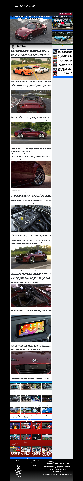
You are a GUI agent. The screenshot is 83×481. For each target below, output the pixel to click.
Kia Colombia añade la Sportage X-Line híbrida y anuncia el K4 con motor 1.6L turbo (15, 404)
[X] (19, 8)
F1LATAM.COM (18, 476)
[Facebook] (17, 8)
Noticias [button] (13, 14)
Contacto (34, 465)
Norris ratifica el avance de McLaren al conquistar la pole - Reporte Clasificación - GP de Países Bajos (15, 431)
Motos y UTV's (18, 474)
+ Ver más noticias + (31, 419)
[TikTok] (25, 8)
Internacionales (18, 472)
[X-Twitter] (55, 472)
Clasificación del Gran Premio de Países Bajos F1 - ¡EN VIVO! (26, 430)
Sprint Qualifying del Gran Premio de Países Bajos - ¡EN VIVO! (25, 441)
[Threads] (26, 8)
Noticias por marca (18, 470)
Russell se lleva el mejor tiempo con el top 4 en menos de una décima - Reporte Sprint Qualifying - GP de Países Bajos (15, 442)
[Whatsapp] (30, 8)
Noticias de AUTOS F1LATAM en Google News (62, 47)
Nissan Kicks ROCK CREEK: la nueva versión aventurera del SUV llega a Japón (26, 392)
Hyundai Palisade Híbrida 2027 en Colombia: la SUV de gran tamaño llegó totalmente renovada (36, 404)
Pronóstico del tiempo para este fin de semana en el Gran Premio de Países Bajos (47, 442)
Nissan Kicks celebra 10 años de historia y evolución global (26, 403)
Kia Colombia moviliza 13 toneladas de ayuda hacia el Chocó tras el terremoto (36, 392)
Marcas (24, 14)
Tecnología (18, 473)
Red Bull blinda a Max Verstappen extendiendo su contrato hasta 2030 (26, 453)
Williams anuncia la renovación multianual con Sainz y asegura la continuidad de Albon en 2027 (36, 454)
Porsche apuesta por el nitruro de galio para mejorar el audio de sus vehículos (15, 392)
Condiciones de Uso (34, 463)
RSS (18, 475)
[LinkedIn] (28, 8)
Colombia (18, 471)
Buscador (18, 469)
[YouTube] (23, 8)
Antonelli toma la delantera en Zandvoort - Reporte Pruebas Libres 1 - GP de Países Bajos (36, 442)
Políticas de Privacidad (34, 464)
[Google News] (32, 8)
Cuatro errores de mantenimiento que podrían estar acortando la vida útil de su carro (15, 416)
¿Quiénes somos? (34, 462)
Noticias (18, 463)
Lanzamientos (19, 14)
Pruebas (28, 14)
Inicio (18, 462)
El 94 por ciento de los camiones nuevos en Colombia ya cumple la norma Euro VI (26, 416)
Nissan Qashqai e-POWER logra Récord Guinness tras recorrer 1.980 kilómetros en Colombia (47, 404)
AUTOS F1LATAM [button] (39, 14)
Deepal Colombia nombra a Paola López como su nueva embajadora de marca (36, 415)
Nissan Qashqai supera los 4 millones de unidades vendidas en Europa (47, 415)
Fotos (31, 14)
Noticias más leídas (63, 49)
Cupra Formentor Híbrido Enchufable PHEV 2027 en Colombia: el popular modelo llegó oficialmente (46, 392)
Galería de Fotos (63, 31)
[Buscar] (33, 8)
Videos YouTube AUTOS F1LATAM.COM (63, 16)
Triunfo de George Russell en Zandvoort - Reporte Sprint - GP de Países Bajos (36, 430)
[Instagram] (21, 8)
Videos (34, 14)
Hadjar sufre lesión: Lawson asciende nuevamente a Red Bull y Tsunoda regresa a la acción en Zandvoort (47, 454)
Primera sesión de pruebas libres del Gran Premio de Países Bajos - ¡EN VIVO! (15, 453)
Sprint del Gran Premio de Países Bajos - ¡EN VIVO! (46, 430)
